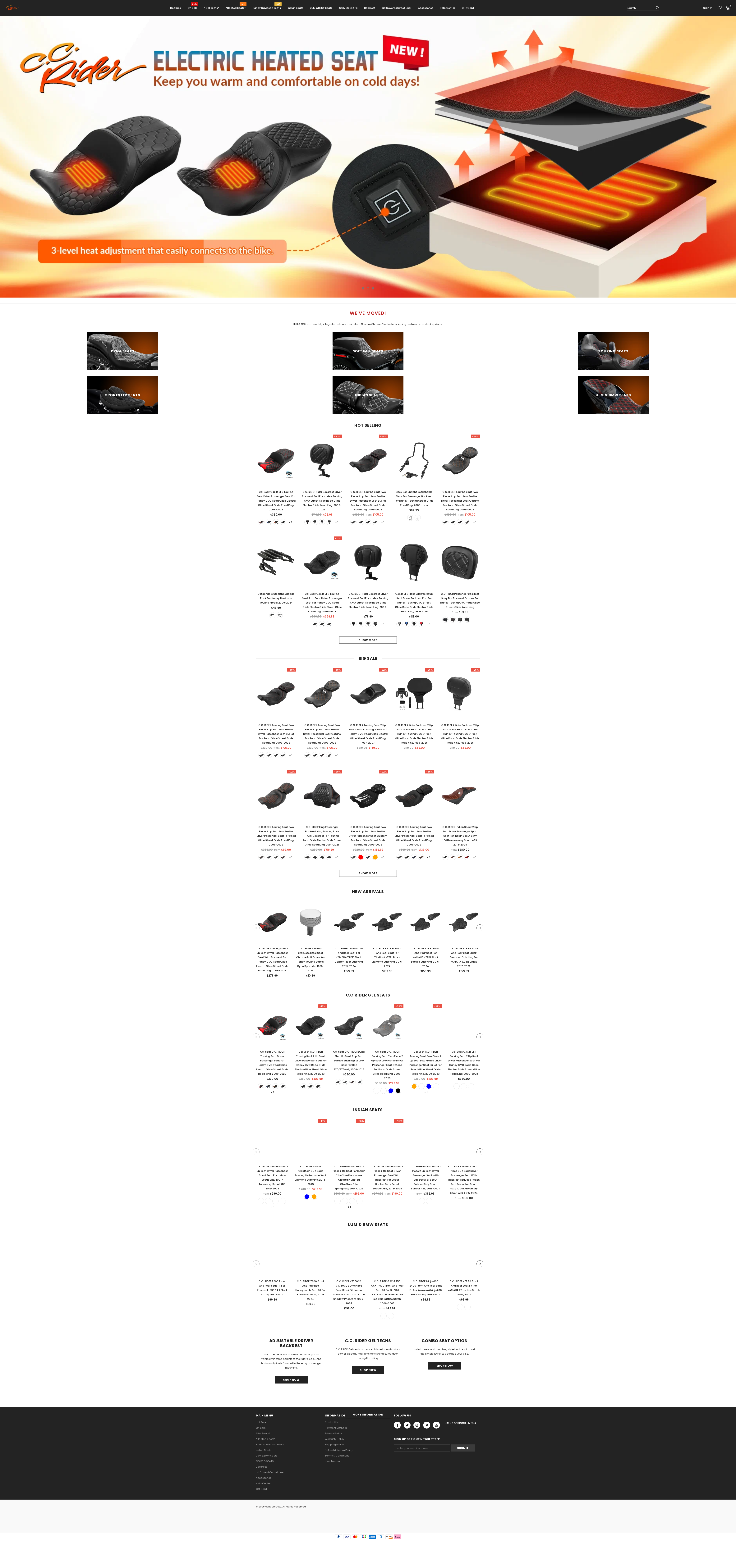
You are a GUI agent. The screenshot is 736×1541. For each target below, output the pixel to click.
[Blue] (269, 522)
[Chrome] (418, 518)
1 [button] (363, 288)
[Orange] (276, 522)
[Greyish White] (456, 1086)
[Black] (283, 522)
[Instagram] (416, 1425)
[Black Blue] (353, 522)
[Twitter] (407, 1425)
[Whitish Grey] (399, 624)
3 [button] (373, 288)
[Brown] (460, 857)
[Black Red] (361, 522)
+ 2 (290, 522)
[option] (368, 157)
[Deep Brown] (453, 857)
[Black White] (467, 619)
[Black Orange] (375, 522)
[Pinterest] (426, 1425)
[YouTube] (436, 1425)
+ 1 (336, 522)
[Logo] (14, 8)
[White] (329, 522)
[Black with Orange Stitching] (407, 857)
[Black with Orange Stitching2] (399, 857)
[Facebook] (397, 1425)
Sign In (707, 8)
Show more (368, 640)
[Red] (261, 522)
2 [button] (368, 288)
